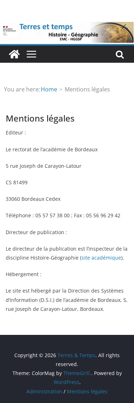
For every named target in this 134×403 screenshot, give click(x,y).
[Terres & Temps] (14, 54)
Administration (44, 391)
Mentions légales (87, 391)
